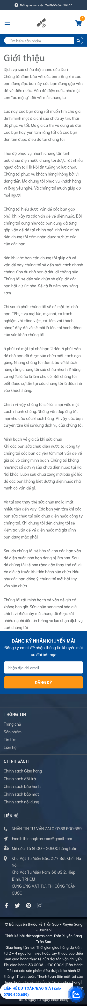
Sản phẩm (13, 731)
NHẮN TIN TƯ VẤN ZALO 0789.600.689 (47, 828)
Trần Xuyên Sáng (67, 935)
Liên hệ (10, 747)
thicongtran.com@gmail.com (47, 838)
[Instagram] (39, 905)
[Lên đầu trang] (79, 983)
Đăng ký (43, 682)
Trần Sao (43, 941)
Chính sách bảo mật (21, 793)
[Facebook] (6, 905)
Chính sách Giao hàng (23, 770)
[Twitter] (17, 905)
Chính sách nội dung (21, 801)
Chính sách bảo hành (22, 786)
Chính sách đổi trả (20, 778)
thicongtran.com (39, 935)
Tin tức (10, 739)
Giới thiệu (24, 57)
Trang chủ (12, 723)
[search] (78, 40)
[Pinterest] (28, 905)
